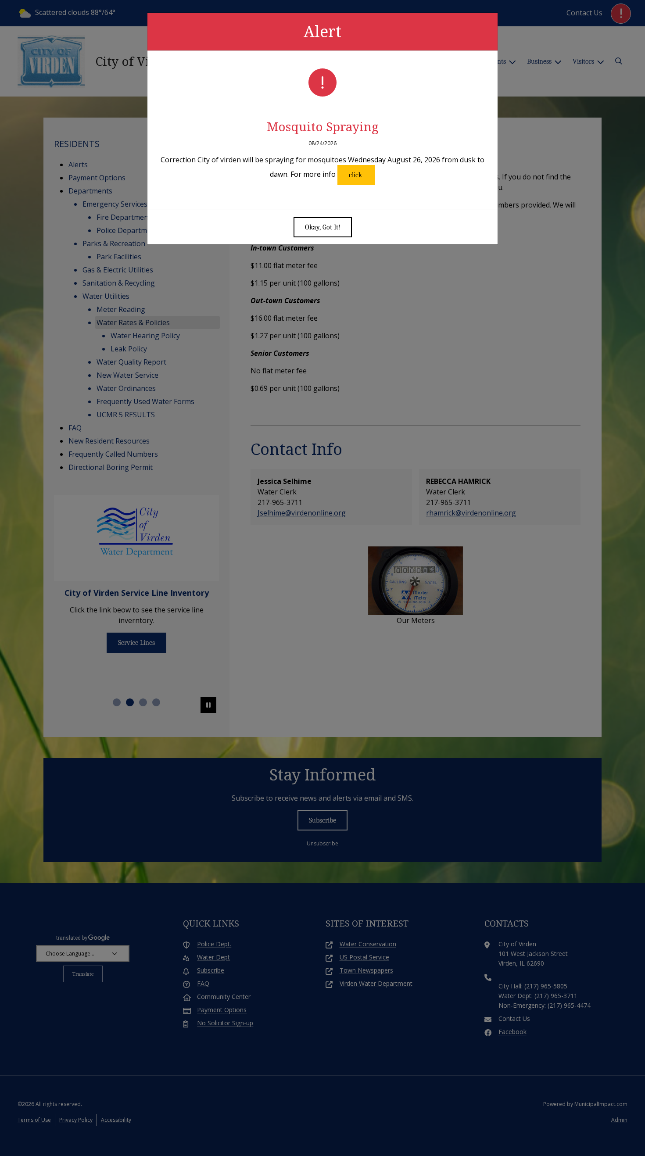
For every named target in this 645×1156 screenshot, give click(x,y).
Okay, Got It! (322, 227)
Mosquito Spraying (323, 126)
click (356, 175)
